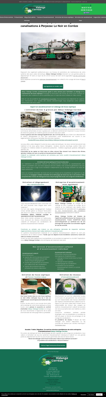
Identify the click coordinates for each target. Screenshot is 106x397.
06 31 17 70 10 (55, 373)
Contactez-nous (60, 325)
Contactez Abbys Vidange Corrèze (34, 214)
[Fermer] (104, 394)
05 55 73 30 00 (54, 375)
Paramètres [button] (83, 394)
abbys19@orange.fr (56, 376)
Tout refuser (91, 394)
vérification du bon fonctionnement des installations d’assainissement (70, 210)
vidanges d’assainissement (48, 79)
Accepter (99, 394)
